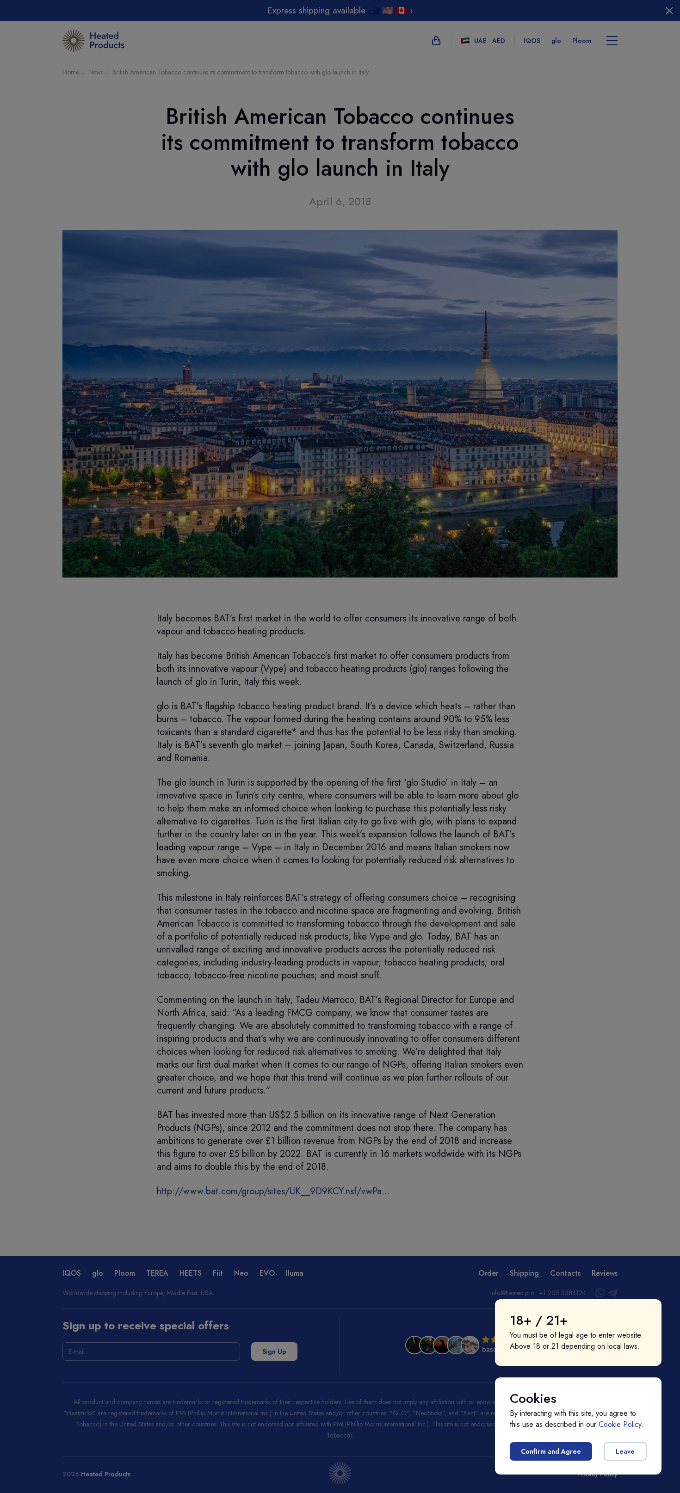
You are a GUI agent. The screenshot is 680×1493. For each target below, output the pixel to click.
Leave (625, 1451)
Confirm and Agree (551, 1451)
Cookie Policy (620, 1424)
